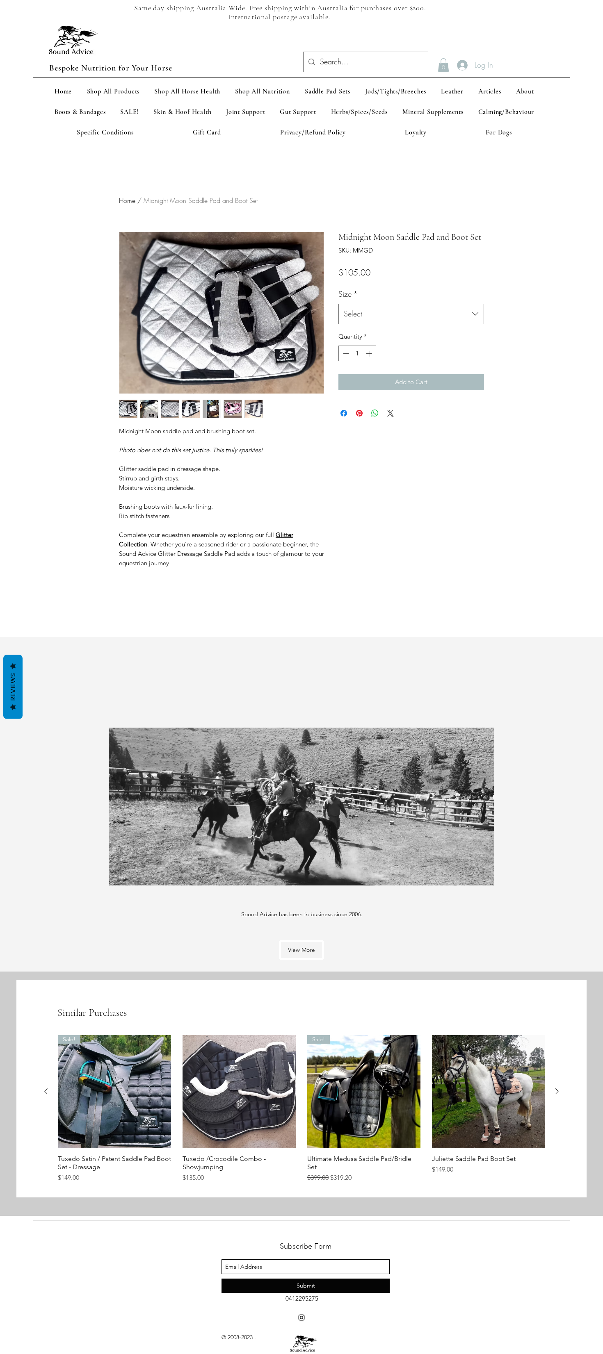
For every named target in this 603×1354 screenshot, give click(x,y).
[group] (301, 1219)
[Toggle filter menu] (464, 683)
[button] (443, 65)
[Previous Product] (46, 1201)
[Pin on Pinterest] (359, 426)
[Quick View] (239, 1201)
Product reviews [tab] (144, 660)
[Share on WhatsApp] (375, 426)
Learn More (460, 288)
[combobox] (411, 327)
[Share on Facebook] (344, 426)
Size (348, 307)
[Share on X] (390, 426)
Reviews (13, 687)
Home (127, 200)
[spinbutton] (357, 366)
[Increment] (369, 366)
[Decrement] (345, 366)
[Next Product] (557, 1201)
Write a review (396, 606)
